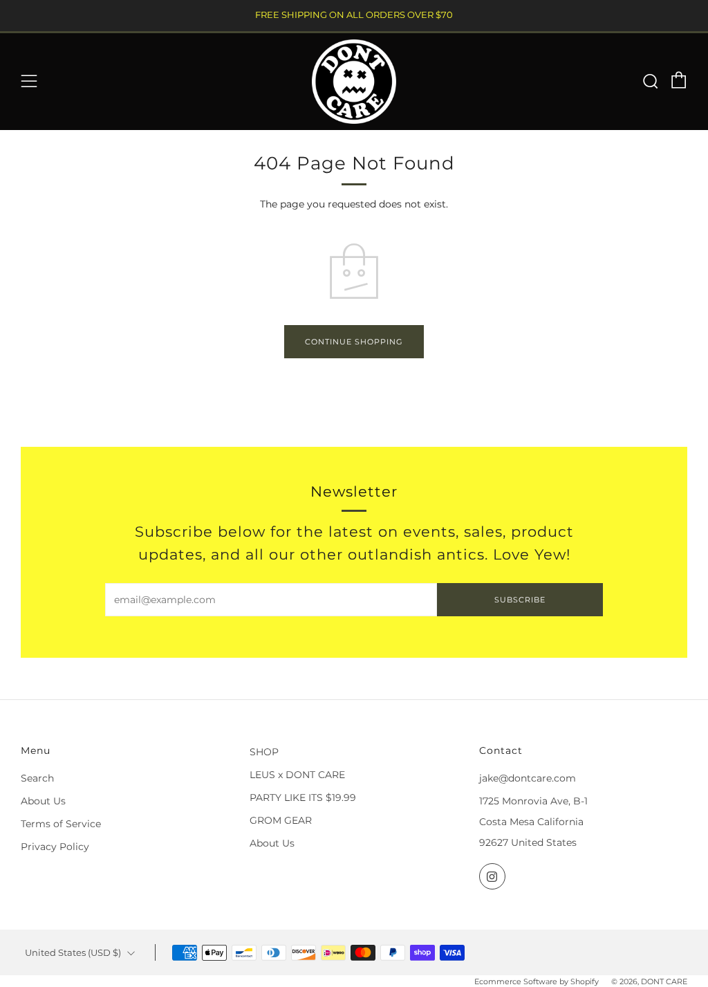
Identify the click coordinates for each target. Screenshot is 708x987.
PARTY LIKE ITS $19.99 (303, 797)
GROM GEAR (281, 820)
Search (37, 778)
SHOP (264, 752)
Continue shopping (354, 342)
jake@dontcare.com (527, 778)
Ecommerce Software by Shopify (536, 981)
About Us (43, 801)
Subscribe (520, 600)
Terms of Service (61, 824)
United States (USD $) (73, 953)
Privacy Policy (55, 846)
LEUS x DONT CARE (297, 774)
